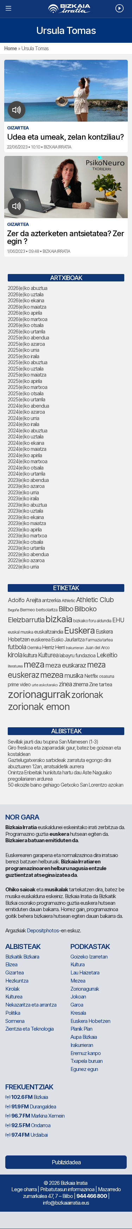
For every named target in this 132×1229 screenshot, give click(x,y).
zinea (65, 684)
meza (34, 664)
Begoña (13, 610)
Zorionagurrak (84, 988)
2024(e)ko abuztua (27, 430)
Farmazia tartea (99, 639)
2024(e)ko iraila (23, 424)
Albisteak (22, 946)
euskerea (40, 639)
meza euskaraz (65, 665)
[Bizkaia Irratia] (66, 8)
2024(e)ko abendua (28, 406)
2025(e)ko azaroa (26, 344)
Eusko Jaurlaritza (67, 639)
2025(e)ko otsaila (25, 393)
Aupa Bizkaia (83, 1036)
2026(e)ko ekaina (26, 300)
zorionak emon (39, 706)
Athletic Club (95, 599)
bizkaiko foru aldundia (92, 620)
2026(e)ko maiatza (27, 307)
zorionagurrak (39, 694)
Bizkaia (29, 1097)
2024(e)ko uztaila (25, 436)
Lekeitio (106, 655)
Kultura (77, 964)
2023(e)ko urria (23, 492)
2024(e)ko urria (23, 418)
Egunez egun (84, 1069)
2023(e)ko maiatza (27, 523)
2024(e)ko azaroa (26, 412)
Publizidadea (66, 1162)
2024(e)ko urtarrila (26, 474)
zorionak (87, 694)
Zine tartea (100, 684)
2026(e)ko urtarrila (26, 331)
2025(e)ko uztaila (25, 369)
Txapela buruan (86, 1061)
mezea (51, 675)
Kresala (78, 1012)
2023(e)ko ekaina (26, 517)
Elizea (11, 964)
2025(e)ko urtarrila (26, 399)
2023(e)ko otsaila (25, 542)
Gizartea (14, 972)
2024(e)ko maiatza (27, 449)
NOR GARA (22, 817)
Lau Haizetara (84, 972)
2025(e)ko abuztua (27, 362)
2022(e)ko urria (23, 567)
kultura (30, 655)
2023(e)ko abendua (28, 480)
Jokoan (78, 996)
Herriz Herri (53, 647)
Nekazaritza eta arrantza (30, 1004)
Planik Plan (81, 1028)
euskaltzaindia (48, 632)
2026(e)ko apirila (25, 313)
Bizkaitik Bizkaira (22, 956)
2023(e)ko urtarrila (26, 548)
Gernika (34, 647)
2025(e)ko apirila (25, 381)
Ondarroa (30, 1125)
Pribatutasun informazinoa (67, 1189)
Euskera (79, 630)
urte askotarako (45, 684)
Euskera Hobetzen (90, 1021)
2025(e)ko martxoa (27, 387)
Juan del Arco (97, 647)
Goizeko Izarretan (88, 956)
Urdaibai (29, 1134)
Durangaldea (33, 1106)
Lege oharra (24, 1189)
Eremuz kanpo (85, 1053)
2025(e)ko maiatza (27, 375)
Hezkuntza (16, 980)
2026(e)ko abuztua (27, 288)
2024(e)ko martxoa (27, 461)
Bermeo (27, 609)
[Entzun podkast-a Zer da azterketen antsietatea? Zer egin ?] (16, 206)
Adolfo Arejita (24, 600)
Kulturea (48, 655)
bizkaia (58, 618)
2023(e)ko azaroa (26, 486)
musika (73, 675)
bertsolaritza (46, 609)
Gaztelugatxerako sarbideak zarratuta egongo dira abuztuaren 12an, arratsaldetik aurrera (59, 763)
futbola (17, 647)
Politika (12, 1012)
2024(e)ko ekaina (26, 443)
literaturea (15, 666)
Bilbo (65, 608)
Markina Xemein (37, 1115)
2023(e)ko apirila (25, 529)
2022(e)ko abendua (28, 554)
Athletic (68, 600)
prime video (19, 684)
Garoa (76, 1004)
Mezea (77, 980)
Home (10, 48)
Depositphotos (43, 930)
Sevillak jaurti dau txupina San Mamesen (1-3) (53, 742)
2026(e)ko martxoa (27, 319)
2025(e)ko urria (23, 350)
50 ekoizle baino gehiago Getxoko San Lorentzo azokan (65, 785)
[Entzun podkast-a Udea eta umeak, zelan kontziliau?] (16, 110)
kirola (15, 655)
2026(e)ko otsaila (25, 325)
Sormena (14, 1021)
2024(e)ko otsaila (25, 468)
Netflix (91, 675)
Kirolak (12, 988)
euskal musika (20, 632)
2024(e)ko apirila (25, 455)
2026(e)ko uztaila (25, 294)
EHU (118, 620)
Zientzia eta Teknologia (29, 1028)
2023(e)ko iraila (23, 498)
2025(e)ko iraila (23, 356)
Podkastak (90, 946)
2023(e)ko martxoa (27, 535)
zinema (80, 684)
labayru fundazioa (77, 655)
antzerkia (51, 600)
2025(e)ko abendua (28, 337)
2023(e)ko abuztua (27, 505)
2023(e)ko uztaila (25, 511)
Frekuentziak (29, 1087)
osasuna (106, 676)
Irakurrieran (75, 647)
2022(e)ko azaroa (26, 560)
